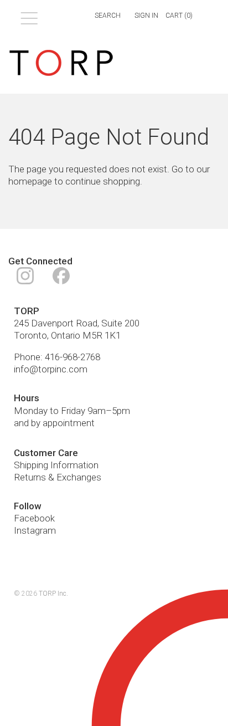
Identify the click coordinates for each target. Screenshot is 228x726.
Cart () (179, 15)
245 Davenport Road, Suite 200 (76, 323)
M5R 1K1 (101, 335)
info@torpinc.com (50, 369)
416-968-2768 (72, 356)
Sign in (146, 15)
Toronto (30, 335)
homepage (30, 181)
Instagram (35, 530)
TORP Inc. (53, 593)
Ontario (65, 335)
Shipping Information (56, 465)
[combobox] (101, 16)
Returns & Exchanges (57, 477)
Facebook (34, 518)
